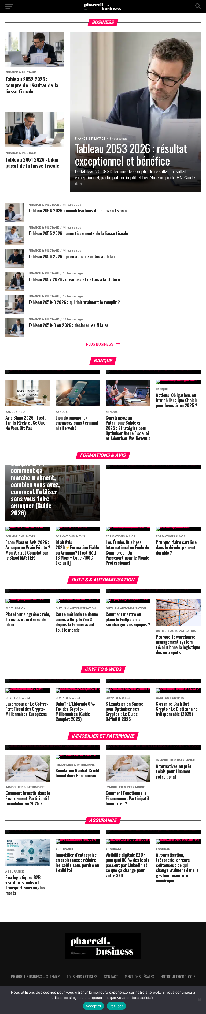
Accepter (93, 1006)
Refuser (116, 1006)
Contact (111, 976)
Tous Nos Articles (81, 976)
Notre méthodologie (178, 976)
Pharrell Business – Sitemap (35, 976)
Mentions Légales (139, 976)
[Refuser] (199, 999)
